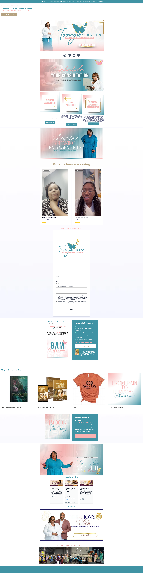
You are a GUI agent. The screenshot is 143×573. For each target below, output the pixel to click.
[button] (56, 491)
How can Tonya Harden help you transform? (64, 286)
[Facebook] (65, 55)
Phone (57, 276)
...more (57, 495)
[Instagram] (69, 55)
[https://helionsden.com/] (71, 525)
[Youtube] (74, 55)
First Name (58, 266)
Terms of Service (74, 313)
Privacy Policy (68, 313)
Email (57, 281)
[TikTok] (78, 55)
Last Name (58, 271)
